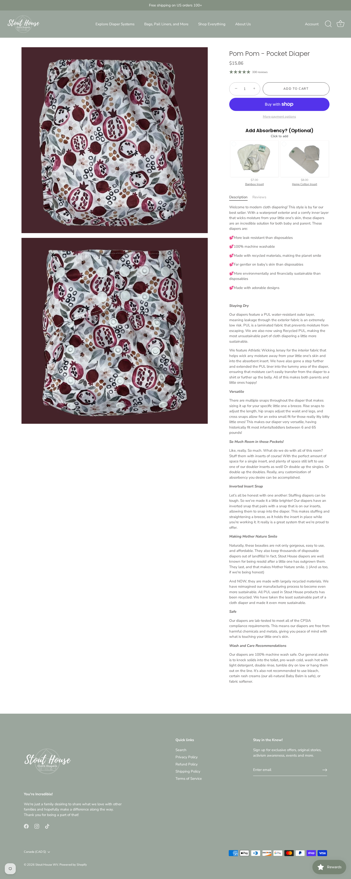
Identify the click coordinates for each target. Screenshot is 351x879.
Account (312, 24)
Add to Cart (296, 89)
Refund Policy (187, 764)
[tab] (240, 197)
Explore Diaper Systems (115, 24)
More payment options (279, 116)
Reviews (259, 197)
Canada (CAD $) (35, 852)
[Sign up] (324, 770)
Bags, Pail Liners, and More (166, 24)
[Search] (328, 24)
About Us (243, 24)
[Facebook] (26, 825)
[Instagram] (36, 825)
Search (181, 750)
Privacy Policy (187, 757)
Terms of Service (189, 778)
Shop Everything (211, 24)
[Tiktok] (47, 825)
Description (238, 197)
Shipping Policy (188, 771)
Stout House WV (46, 865)
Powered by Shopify (73, 865)
